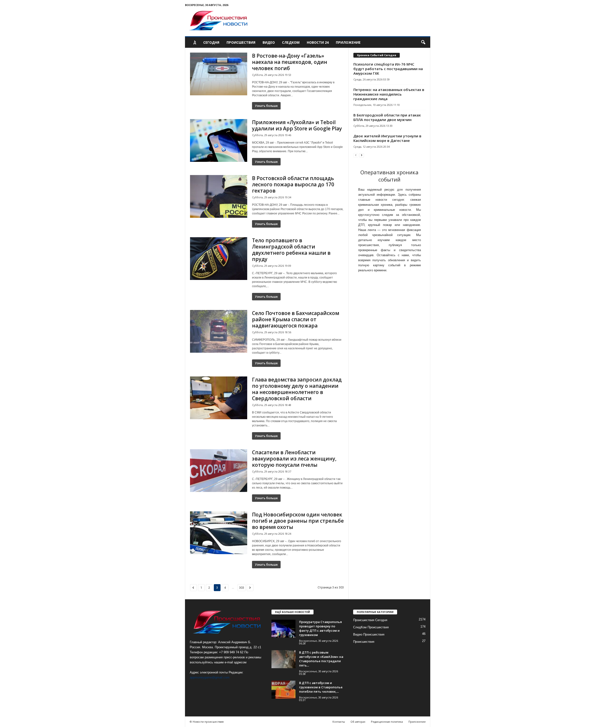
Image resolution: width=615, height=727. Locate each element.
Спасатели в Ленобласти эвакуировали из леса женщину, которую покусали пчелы (294, 458)
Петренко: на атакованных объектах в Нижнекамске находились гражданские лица (388, 94)
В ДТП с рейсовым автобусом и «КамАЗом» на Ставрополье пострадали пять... (321, 658)
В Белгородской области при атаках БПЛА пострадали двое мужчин (387, 117)
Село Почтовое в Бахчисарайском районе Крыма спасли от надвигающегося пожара (295, 319)
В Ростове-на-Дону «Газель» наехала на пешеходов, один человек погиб (289, 62)
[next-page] (361, 155)
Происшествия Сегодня (370, 620)
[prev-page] (355, 155)
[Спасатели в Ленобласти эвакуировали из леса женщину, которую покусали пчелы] (218, 470)
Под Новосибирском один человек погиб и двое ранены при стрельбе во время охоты (298, 520)
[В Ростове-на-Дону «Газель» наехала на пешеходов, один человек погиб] (218, 74)
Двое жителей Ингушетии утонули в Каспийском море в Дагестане (387, 138)
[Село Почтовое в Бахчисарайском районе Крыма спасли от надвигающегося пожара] (218, 331)
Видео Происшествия (368, 634)
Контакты (338, 721)
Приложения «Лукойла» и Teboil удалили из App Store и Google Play (297, 125)
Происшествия (241, 42)
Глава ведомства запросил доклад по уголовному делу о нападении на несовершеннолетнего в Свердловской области (297, 389)
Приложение (348, 42)
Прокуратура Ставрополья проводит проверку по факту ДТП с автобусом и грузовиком (320, 628)
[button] (423, 42)
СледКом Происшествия (371, 627)
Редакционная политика (387, 721)
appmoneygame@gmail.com (209, 677)
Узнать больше (266, 106)
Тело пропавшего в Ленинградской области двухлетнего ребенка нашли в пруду (291, 249)
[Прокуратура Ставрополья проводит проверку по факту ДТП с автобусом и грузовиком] (283, 629)
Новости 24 (318, 42)
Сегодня (211, 42)
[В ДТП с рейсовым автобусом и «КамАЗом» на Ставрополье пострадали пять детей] (283, 659)
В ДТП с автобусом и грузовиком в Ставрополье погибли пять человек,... (321, 687)
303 (241, 587)
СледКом (291, 42)
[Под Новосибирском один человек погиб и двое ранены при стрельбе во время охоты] (218, 532)
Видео (269, 42)
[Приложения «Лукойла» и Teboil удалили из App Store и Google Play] (218, 140)
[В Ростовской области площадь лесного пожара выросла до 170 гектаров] (218, 196)
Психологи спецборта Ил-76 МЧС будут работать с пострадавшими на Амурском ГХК (388, 69)
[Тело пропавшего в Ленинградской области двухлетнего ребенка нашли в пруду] (218, 258)
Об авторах (358, 721)
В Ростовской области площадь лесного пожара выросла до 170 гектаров (293, 184)
